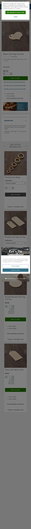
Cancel (15, 16)
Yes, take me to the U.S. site (15, 12)
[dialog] (15, 11)
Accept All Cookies (15, 270)
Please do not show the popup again (16, 278)
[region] (15, 264)
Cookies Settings (15, 266)
